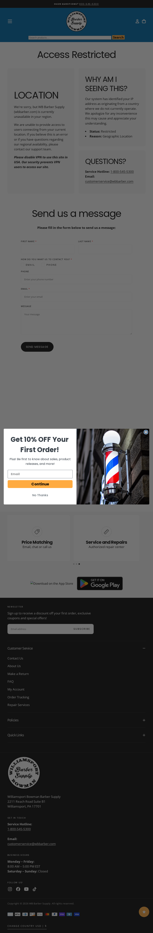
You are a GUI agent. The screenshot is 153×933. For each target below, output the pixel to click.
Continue (40, 484)
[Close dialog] (146, 432)
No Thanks (40, 495)
